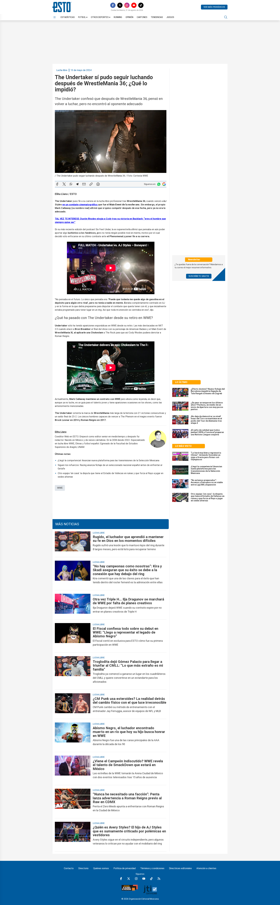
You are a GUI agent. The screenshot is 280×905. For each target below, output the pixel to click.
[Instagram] (127, 5)
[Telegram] (77, 184)
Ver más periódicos (214, 7)
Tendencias (157, 17)
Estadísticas (68, 17)
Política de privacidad (124, 868)
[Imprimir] (98, 184)
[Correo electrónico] (84, 184)
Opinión (129, 17)
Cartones (142, 17)
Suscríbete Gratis (199, 276)
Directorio (83, 868)
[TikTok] (141, 5)
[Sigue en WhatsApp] (158, 184)
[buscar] (226, 17)
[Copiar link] (91, 184)
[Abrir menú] (54, 17)
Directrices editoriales (180, 868)
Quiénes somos (101, 868)
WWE (60, 487)
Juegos (170, 17)
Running (118, 17)
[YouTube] (133, 5)
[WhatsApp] (71, 184)
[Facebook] (113, 5)
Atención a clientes (206, 868)
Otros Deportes (100, 17)
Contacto (69, 868)
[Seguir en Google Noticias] (164, 184)
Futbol (82, 17)
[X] (120, 5)
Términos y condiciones (152, 868)
